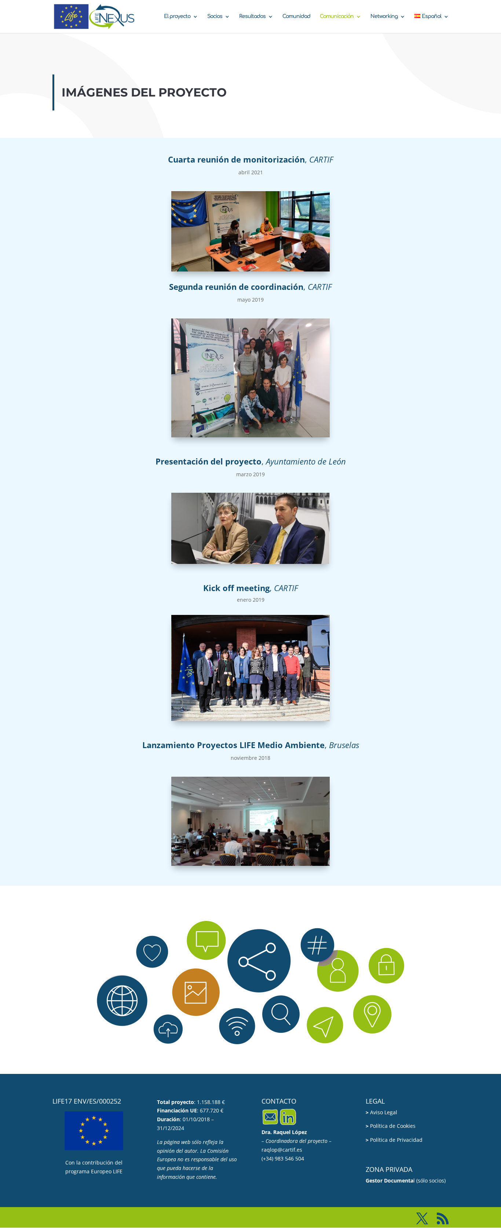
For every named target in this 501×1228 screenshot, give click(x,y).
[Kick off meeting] (250, 718)
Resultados (252, 16)
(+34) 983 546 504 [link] (283, 1158)
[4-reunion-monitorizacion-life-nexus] (250, 269)
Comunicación (337, 16)
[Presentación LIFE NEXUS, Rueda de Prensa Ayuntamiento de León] (250, 561)
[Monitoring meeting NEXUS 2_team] (250, 435)
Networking (384, 16)
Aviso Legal (381, 1112)
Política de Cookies (391, 1125)
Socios (214, 16)
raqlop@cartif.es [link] (282, 1149)
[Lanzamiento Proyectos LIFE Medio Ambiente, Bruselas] (250, 863)
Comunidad (296, 16)
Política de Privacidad (394, 1139)
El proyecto (177, 16)
